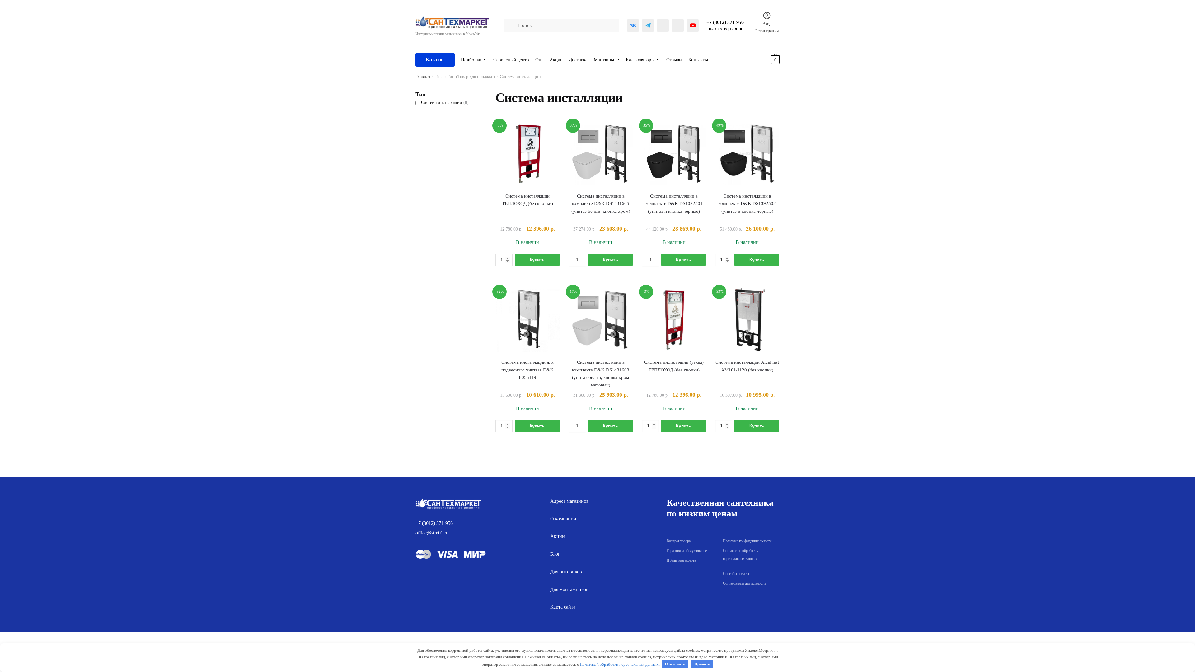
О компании (563, 518)
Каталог (435, 59)
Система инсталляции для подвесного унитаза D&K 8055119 (527, 370)
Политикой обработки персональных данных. (620, 664)
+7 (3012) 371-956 (434, 523)
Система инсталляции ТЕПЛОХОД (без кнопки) (527, 200)
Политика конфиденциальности (747, 541)
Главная (422, 76)
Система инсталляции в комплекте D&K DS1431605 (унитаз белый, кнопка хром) (600, 204)
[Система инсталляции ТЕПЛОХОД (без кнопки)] (527, 153)
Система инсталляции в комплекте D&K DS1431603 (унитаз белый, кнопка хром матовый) (600, 373)
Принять (702, 664)
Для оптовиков (566, 571)
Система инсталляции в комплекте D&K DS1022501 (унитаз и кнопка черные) (674, 204)
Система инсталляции (441, 102)
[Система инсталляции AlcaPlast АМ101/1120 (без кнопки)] (747, 320)
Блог (555, 554)
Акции (557, 536)
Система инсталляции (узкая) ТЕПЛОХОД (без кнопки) (674, 366)
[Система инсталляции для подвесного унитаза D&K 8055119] (527, 320)
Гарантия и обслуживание (687, 550)
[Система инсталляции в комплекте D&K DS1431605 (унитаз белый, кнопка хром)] (601, 153)
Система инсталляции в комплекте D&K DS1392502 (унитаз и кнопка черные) (747, 204)
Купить (537, 259)
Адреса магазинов (569, 501)
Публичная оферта (681, 560)
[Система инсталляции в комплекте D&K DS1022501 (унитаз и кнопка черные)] (674, 153)
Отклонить (675, 664)
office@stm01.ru (431, 532)
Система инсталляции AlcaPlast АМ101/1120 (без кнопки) (747, 366)
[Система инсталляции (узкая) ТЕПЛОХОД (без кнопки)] (674, 320)
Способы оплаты (736, 574)
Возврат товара (679, 541)
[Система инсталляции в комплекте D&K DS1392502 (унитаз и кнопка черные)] (747, 153)
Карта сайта (562, 606)
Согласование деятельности (744, 583)
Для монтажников (569, 589)
